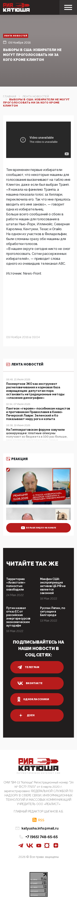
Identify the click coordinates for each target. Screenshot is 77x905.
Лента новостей (15, 36)
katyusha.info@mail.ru (40, 828)
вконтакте (34, 683)
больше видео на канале (41, 528)
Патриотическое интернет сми (39, 773)
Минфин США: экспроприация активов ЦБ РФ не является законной (53, 586)
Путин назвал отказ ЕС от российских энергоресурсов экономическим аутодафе (18, 616)
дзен (30, 715)
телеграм (32, 667)
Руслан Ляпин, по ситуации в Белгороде (52, 611)
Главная (9, 96)
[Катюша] (16, 7)
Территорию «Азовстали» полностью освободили (15, 584)
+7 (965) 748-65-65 (41, 837)
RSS (41, 820)
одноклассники (36, 699)
